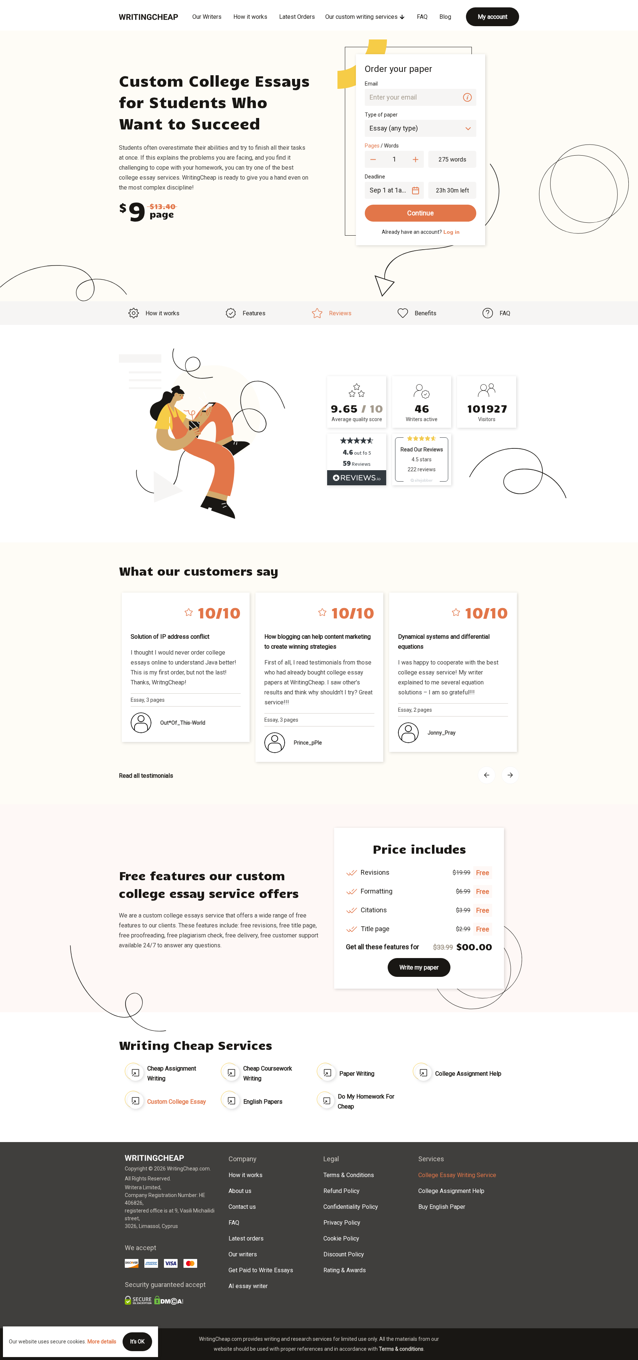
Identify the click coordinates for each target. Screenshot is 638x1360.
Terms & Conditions (348, 1175)
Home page (148, 17)
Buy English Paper (441, 1206)
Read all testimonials (146, 775)
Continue (420, 213)
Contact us (242, 1206)
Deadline (375, 177)
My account (492, 16)
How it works (250, 16)
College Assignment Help (468, 1073)
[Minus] (373, 159)
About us (240, 1190)
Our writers (243, 1254)
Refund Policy (341, 1190)
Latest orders (246, 1238)
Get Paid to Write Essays (261, 1270)
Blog (445, 16)
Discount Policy (343, 1254)
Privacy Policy (341, 1222)
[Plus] (415, 159)
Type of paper (381, 115)
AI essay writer (248, 1286)
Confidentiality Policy (350, 1206)
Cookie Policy (341, 1238)
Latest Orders (297, 16)
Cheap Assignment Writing (171, 1073)
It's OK (137, 1342)
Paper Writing (356, 1073)
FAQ (422, 16)
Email (371, 84)
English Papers (262, 1101)
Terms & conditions (401, 1349)
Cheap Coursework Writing (267, 1073)
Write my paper (419, 967)
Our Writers (207, 16)
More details (102, 1342)
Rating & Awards (344, 1270)
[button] (467, 97)
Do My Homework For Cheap (366, 1101)
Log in (451, 232)
